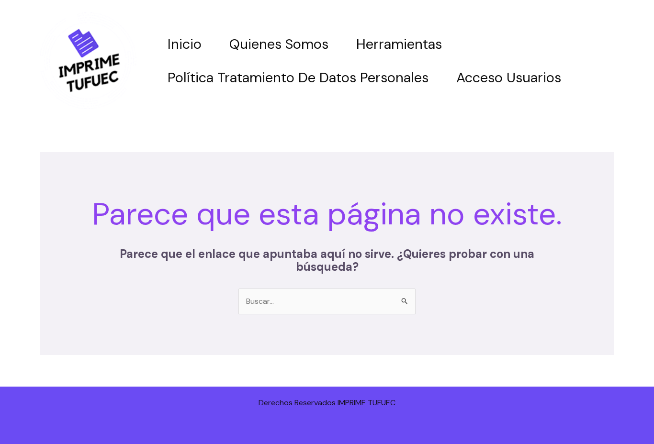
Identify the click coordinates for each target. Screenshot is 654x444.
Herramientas (399, 44)
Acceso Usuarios (508, 77)
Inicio (185, 44)
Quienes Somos (278, 44)
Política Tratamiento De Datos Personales (298, 77)
